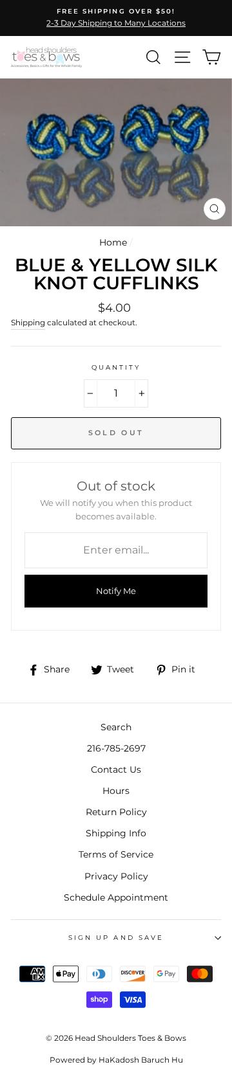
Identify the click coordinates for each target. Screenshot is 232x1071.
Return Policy (116, 812)
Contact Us (116, 769)
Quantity (116, 367)
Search (116, 727)
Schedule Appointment (116, 897)
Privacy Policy (116, 876)
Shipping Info (116, 833)
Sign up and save (116, 937)
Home (113, 242)
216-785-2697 (116, 748)
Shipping (28, 322)
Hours (116, 791)
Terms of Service (116, 854)
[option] (116, 18)
